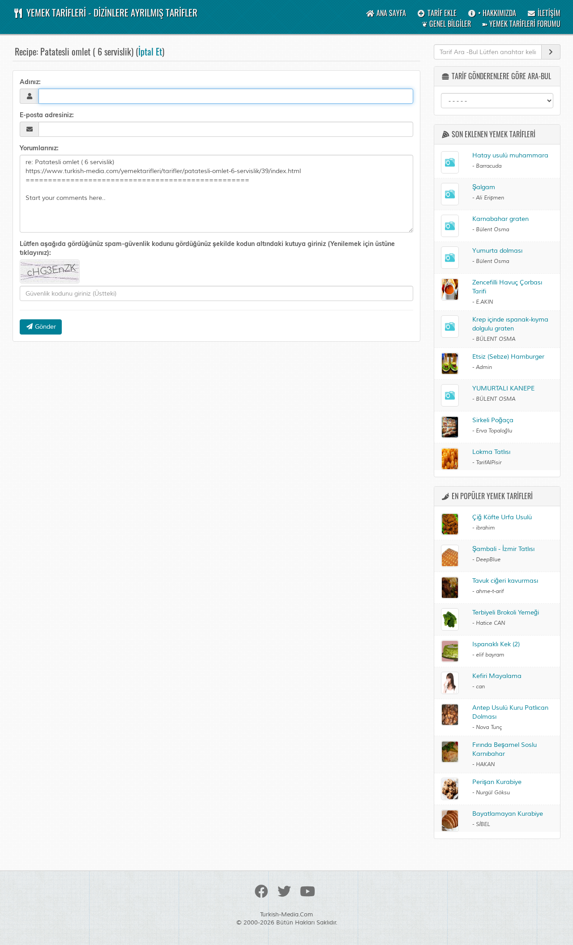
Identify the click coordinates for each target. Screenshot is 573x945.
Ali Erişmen (490, 198)
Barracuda (488, 166)
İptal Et (150, 51)
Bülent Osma (492, 229)
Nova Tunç (489, 727)
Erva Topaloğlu (494, 431)
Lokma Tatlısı (491, 452)
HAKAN (485, 764)
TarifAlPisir (488, 462)
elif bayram (490, 655)
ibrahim (485, 528)
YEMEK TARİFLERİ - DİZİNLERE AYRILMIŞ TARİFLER (110, 12)
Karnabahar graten (500, 219)
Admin (484, 367)
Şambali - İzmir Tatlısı (503, 549)
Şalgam (483, 187)
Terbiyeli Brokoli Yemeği (505, 612)
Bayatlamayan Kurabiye (507, 814)
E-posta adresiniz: (47, 115)
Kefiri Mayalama (497, 676)
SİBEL (483, 824)
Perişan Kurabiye (497, 782)
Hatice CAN (490, 623)
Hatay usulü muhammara (510, 155)
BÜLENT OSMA (495, 339)
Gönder (44, 327)
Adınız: (30, 82)
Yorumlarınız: (39, 148)
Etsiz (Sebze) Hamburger (508, 356)
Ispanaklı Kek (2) (496, 644)
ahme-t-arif (490, 591)
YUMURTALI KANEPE (503, 388)
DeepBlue (488, 559)
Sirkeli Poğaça (492, 420)
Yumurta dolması (497, 250)
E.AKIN (484, 302)
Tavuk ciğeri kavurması (505, 581)
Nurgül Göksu (493, 792)
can (480, 686)
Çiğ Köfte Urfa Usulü (502, 517)
